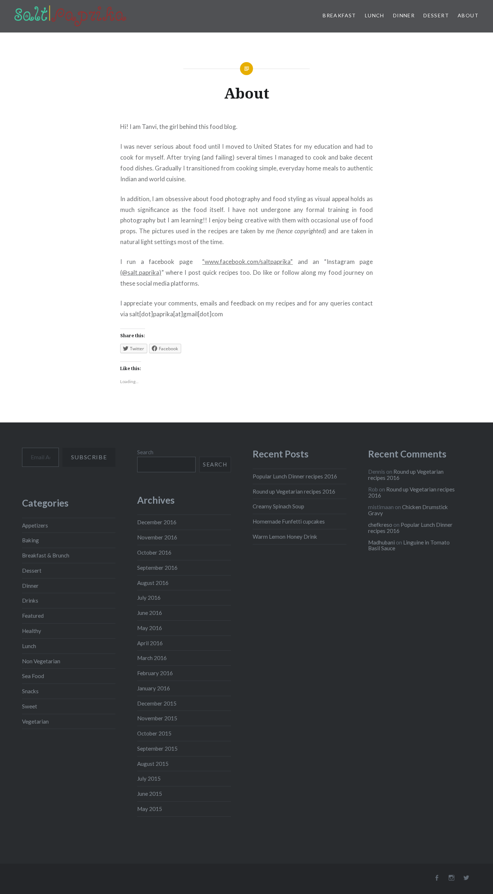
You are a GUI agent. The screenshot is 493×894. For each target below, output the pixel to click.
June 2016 (149, 612)
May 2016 (149, 628)
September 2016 (157, 567)
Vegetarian (35, 721)
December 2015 (156, 703)
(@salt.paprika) (140, 272)
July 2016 (149, 597)
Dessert (436, 15)
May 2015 (149, 809)
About (468, 15)
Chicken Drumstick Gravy (408, 510)
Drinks (30, 600)
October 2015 (154, 733)
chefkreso (380, 524)
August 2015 (153, 763)
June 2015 (149, 793)
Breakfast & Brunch (45, 555)
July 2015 (149, 778)
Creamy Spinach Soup (278, 506)
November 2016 (157, 537)
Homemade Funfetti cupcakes (289, 521)
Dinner (404, 15)
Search (145, 452)
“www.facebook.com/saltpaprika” (247, 261)
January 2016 (153, 688)
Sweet (29, 706)
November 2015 (157, 718)
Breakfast (339, 15)
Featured (33, 615)
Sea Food (33, 676)
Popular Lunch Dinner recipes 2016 (295, 476)
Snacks (30, 691)
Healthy (31, 631)
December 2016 (156, 522)
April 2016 (150, 643)
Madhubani (381, 542)
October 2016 (154, 552)
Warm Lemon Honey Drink (285, 536)
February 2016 (155, 673)
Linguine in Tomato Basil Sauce (409, 545)
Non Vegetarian (41, 661)
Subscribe (89, 456)
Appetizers (35, 525)
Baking (30, 540)
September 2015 (157, 748)
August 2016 (153, 583)
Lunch (374, 15)
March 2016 (152, 658)
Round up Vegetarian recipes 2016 (294, 491)
